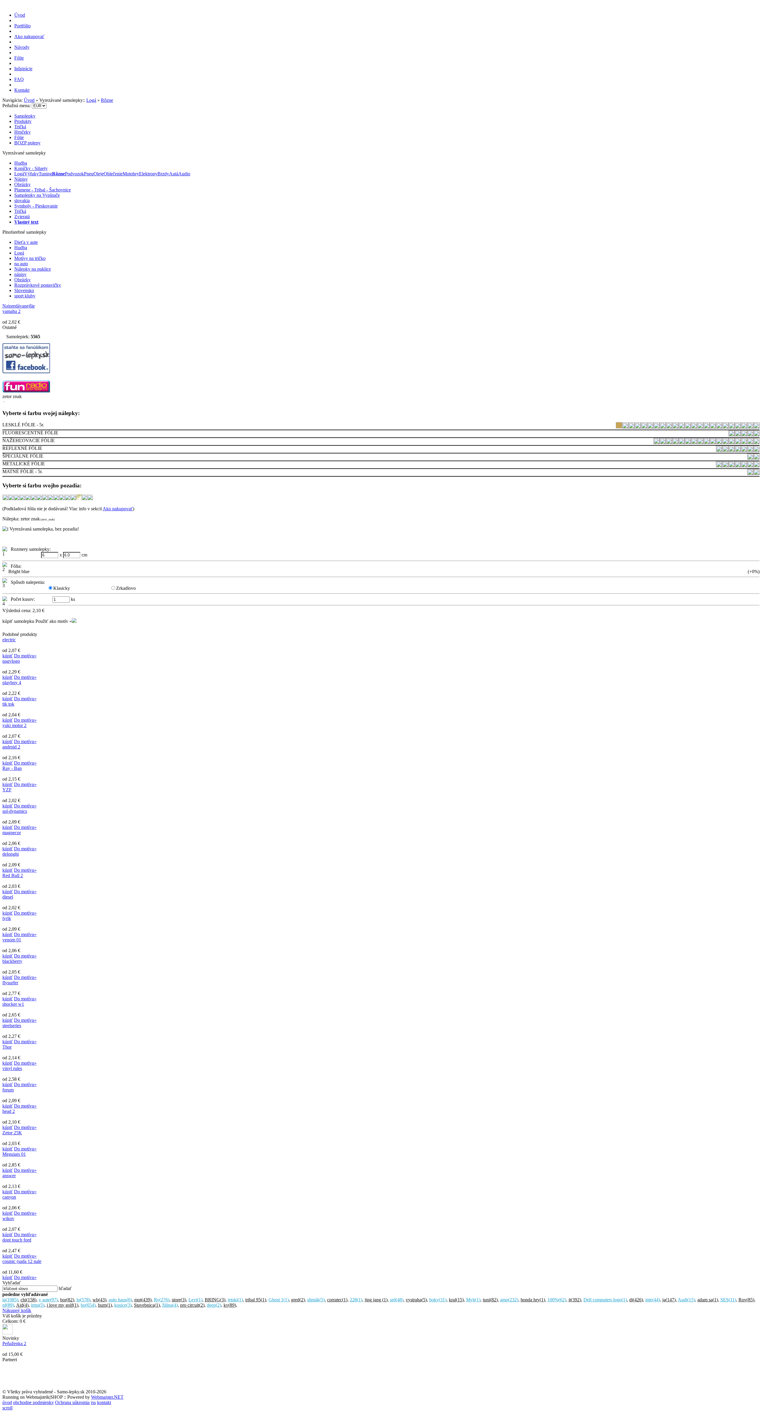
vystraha (416, 1299)
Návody (21, 47)
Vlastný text (26, 221)
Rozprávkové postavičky (37, 285)
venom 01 (11, 939)
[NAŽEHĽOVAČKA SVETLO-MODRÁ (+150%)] (750, 442)
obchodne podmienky (33, 1402)
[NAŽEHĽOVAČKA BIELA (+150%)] (663, 442)
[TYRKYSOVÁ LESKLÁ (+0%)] (750, 426)
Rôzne (107, 100)
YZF (7, 789)
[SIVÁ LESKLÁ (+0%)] (706, 426)
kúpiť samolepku (18, 621)
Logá (91, 100)
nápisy (20, 274)
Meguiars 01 (14, 1154)
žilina (170, 1305)
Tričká (20, 126)
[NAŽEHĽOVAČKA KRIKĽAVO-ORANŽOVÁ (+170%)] (700, 442)
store (179, 1299)
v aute (48, 1299)
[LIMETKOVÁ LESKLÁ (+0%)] (675, 426)
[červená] (22, 498)
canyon (9, 1197)
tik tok (8, 703)
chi (28, 1299)
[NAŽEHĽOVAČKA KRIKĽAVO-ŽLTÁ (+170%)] (719, 442)
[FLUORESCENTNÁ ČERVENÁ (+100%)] (731, 434)
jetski (235, 1299)
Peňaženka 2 (14, 1343)
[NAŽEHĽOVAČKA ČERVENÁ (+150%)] (675, 442)
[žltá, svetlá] (90, 498)
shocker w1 (13, 1004)
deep (214, 1305)
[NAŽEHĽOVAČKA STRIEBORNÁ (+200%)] (738, 442)
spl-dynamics (14, 811)
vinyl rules (12, 1068)
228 (356, 1299)
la (10, 1299)
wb (99, 1299)
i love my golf (62, 1305)
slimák (316, 1299)
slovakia (22, 200)
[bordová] (16, 498)
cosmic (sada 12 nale (21, 1261)
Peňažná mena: (17, 105)
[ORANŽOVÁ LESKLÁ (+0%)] (694, 426)
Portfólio (22, 25)
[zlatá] (79, 498)
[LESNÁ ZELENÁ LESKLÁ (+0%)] (669, 426)
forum (8, 1089)
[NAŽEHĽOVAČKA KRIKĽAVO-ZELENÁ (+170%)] (713, 442)
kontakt (104, 1402)
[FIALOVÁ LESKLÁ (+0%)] (650, 426)
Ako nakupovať (29, 36)
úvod (7, 1402)
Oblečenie (113, 173)
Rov (746, 1299)
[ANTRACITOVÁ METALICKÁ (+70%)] (719, 465)
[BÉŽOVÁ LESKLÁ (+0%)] (619, 426)
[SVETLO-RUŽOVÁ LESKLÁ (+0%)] (738, 426)
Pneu (88, 173)
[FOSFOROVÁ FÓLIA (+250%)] (750, 457)
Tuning (45, 173)
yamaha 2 (11, 311)
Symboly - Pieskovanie (36, 205)
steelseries (11, 1025)
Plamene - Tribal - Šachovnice (42, 189)
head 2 (8, 1111)
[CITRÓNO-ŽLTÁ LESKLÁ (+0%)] (644, 426)
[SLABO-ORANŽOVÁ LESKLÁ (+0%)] (719, 426)
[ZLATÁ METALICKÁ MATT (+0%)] (750, 465)
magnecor (11, 832)
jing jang (376, 1299)
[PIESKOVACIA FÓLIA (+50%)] (756, 457)
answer (9, 1175)
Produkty (23, 121)
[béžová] (5, 498)
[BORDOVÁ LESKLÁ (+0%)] (631, 426)
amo (509, 1299)
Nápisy (21, 179)
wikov (8, 1218)
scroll (7, 1407)
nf (8, 1305)
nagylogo (11, 661)
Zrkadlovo (126, 588)
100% (556, 1299)
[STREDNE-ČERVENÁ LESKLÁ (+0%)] (725, 426)
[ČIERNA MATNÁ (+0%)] (756, 473)
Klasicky (61, 588)
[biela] (11, 498)
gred (298, 1299)
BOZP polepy (27, 142)
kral (456, 1299)
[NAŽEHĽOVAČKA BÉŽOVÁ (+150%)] (656, 442)
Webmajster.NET (107, 1397)
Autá (173, 173)
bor (67, 1299)
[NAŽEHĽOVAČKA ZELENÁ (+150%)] (756, 442)
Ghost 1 (278, 1299)
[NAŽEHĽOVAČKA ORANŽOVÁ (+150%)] (725, 442)
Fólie (19, 57)
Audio (184, 173)
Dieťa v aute (26, 242)
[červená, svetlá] (28, 498)
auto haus (120, 1299)
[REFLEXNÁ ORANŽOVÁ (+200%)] (744, 450)
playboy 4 (11, 682)
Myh (473, 1299)
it (575, 1299)
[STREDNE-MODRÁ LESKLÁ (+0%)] (731, 426)
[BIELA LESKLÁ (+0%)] (625, 426)
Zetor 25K (12, 1132)
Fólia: (14, 566)
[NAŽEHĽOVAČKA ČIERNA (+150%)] (681, 442)
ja (669, 1299)
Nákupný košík (16, 1310)
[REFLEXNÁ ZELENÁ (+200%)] (750, 450)
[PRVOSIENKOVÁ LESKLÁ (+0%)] (700, 426)
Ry (161, 1299)
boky (437, 1299)
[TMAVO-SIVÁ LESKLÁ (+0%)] (744, 426)
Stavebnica (147, 1305)
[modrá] (45, 498)
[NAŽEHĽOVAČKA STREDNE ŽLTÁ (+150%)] (731, 442)
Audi (686, 1299)
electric (9, 639)
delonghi (10, 854)
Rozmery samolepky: (29, 549)
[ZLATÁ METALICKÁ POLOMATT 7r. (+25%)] (756, 465)
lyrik (6, 918)
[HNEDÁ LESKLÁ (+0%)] (656, 426)
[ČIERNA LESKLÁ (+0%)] (638, 426)
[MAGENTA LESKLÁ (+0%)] (681, 426)
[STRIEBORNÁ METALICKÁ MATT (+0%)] (738, 465)
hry (136, 173)
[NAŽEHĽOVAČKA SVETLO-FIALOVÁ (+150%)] (744, 442)
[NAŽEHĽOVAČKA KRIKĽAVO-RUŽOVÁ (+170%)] (706, 442)
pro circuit (192, 1305)
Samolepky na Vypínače (37, 195)
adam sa (707, 1299)
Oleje (98, 173)
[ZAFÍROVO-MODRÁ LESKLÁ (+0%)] (756, 426)
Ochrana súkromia (72, 1402)
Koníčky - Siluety (31, 168)
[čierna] (33, 498)
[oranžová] (56, 498)
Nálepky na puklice (32, 269)
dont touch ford (16, 1239)
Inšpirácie (23, 68)
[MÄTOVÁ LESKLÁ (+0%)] (688, 426)
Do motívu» (25, 655)
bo (88, 1305)
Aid (22, 1305)
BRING (215, 1299)
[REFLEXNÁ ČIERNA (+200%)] (731, 450)
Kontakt (21, 90)
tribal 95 (255, 1299)
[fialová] (39, 498)
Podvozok (74, 173)
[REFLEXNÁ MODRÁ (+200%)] (738, 450)
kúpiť (7, 655)
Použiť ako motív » (53, 621)
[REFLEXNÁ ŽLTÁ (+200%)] (756, 450)
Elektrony (148, 173)
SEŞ (728, 1299)
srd (396, 1299)
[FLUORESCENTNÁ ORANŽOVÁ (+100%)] (738, 434)
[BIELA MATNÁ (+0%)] (750, 473)
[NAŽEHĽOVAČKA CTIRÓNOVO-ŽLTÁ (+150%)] (688, 442)
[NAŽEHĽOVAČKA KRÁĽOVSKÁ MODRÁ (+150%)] (694, 442)
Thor (7, 1046)
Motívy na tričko (30, 258)
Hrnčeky (22, 132)
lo (83, 1299)
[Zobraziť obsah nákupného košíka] (7, 1332)
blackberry (12, 961)
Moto (128, 173)
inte (652, 1299)
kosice (123, 1305)
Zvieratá (22, 216)
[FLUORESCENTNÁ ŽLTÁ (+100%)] (756, 434)
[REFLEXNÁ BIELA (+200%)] (719, 450)
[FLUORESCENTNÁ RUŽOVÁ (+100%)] (744, 434)
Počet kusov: (21, 599)
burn (105, 1305)
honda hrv (533, 1299)
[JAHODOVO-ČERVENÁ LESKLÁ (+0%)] (663, 426)
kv (230, 1305)
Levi (195, 1299)
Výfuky (31, 173)
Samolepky (24, 115)
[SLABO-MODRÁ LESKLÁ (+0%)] (713, 426)
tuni (490, 1299)
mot (143, 1299)
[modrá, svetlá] (50, 498)
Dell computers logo (605, 1299)
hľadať (65, 1288)
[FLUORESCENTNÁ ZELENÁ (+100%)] (750, 434)
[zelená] (67, 498)
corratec (337, 1299)
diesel (7, 896)
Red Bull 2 (12, 875)
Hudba (20, 163)
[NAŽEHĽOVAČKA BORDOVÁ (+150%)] (669, 442)
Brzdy (163, 173)
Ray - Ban (12, 768)
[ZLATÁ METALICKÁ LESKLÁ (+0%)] (744, 465)
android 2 (11, 746)
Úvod (19, 15)
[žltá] (84, 498)
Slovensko (24, 290)
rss (93, 1402)
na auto (21, 263)
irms (37, 1305)
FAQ (19, 79)
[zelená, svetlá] (73, 498)
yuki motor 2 (14, 725)
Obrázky (22, 184)
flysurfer (10, 982)
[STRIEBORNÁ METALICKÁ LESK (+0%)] (731, 465)
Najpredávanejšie (18, 305)
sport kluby (24, 295)
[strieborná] (62, 498)
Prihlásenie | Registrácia (737, 95)
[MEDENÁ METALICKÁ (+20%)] (725, 465)
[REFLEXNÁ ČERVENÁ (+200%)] (725, 450)
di (636, 1299)
